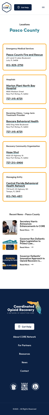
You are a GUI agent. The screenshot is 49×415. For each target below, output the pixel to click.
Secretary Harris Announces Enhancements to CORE (32, 223)
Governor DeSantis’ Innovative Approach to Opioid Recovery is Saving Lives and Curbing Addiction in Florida (32, 258)
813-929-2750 (14, 65)
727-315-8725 (14, 98)
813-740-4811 (14, 196)
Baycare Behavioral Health (22, 121)
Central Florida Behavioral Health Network (22, 184)
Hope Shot (12, 152)
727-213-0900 (14, 162)
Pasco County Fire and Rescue (24, 54)
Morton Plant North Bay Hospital (20, 87)
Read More (24, 230)
